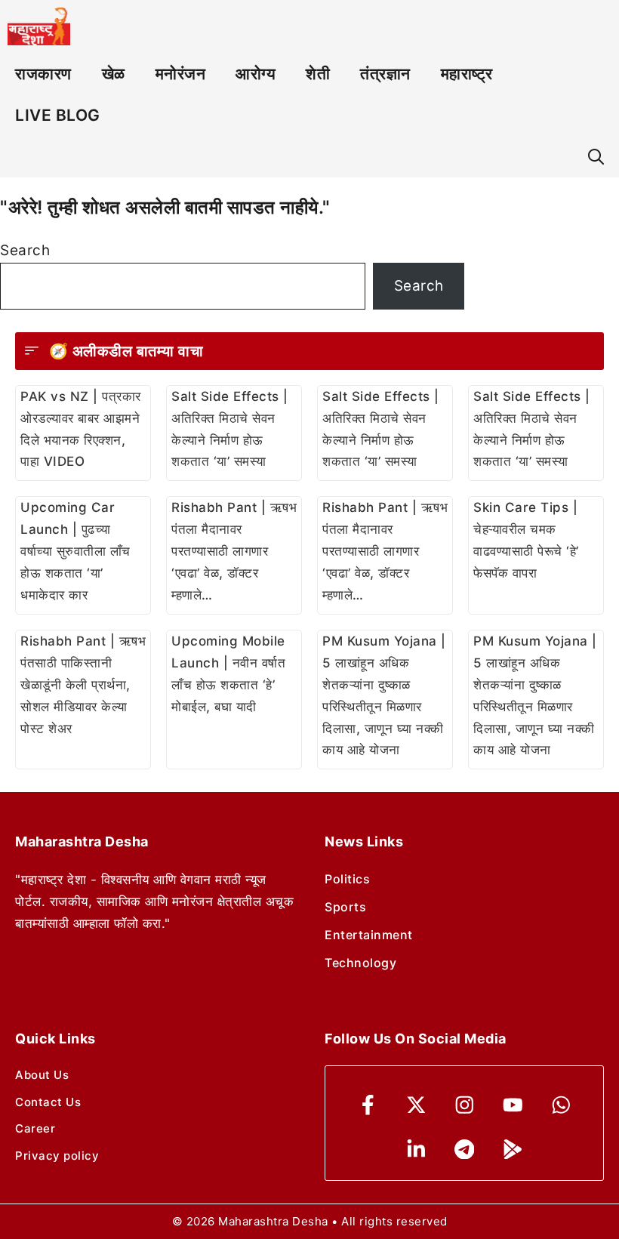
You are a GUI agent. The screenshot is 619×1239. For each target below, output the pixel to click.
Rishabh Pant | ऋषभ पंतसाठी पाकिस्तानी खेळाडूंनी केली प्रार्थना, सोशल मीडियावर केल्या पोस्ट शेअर (83, 684)
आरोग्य (256, 73)
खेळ (113, 73)
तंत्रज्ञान (385, 73)
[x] (416, 1105)
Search (25, 250)
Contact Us (48, 1102)
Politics (347, 878)
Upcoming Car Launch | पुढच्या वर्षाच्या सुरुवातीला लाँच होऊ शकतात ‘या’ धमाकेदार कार (75, 551)
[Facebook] (368, 1105)
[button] (596, 156)
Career (35, 1128)
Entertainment (369, 934)
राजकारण (43, 73)
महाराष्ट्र (467, 73)
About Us (42, 1075)
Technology (360, 962)
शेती (318, 73)
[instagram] (464, 1105)
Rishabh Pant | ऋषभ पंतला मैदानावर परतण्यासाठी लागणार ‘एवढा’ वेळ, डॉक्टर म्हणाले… (234, 551)
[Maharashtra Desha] (39, 26)
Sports (345, 906)
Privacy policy (57, 1155)
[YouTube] (513, 1105)
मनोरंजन (181, 73)
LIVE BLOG (57, 115)
